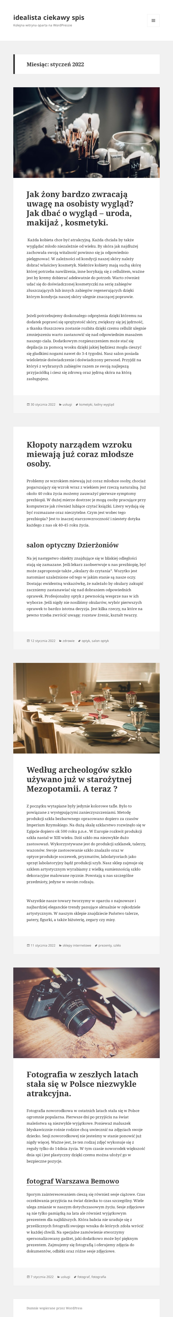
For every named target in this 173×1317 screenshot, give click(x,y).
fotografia (98, 1277)
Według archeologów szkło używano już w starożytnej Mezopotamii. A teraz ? (79, 779)
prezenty (105, 945)
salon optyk (100, 641)
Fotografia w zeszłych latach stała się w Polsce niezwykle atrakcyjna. (82, 1084)
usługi (67, 404)
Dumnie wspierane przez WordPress (54, 1308)
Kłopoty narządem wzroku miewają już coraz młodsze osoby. (80, 454)
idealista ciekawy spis (48, 17)
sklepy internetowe (77, 945)
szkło (117, 945)
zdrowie (69, 641)
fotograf (83, 1277)
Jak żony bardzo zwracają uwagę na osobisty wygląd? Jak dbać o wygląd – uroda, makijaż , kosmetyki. (80, 208)
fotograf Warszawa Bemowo (73, 1181)
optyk (86, 641)
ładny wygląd (104, 404)
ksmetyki (85, 404)
